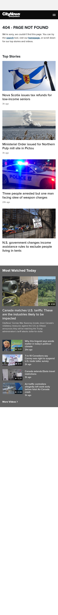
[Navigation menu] (54, 14)
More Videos (9, 401)
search (10, 37)
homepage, (34, 37)
